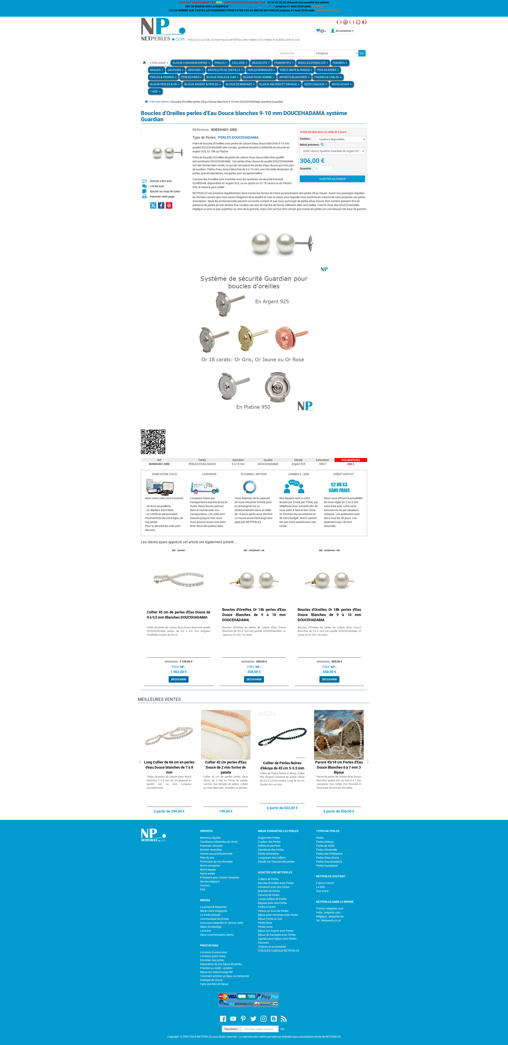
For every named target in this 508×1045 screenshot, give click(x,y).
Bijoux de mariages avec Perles (277, 934)
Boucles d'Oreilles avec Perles (276, 883)
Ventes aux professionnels (216, 853)
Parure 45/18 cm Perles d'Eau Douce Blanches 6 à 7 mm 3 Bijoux (339, 767)
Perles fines (265, 922)
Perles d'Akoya (325, 841)
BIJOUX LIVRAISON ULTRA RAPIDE (252, 6)
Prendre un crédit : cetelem (216, 968)
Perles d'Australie (326, 849)
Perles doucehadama (329, 861)
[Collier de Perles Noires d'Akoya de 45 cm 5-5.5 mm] (282, 734)
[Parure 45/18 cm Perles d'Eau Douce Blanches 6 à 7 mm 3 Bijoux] (339, 734)
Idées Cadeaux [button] (314, 84)
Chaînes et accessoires (272, 946)
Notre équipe (208, 869)
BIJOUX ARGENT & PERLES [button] (201, 84)
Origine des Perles (269, 837)
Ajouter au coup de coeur (165, 191)
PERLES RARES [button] (327, 70)
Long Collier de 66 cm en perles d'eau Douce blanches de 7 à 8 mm (169, 767)
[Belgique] (364, 21)
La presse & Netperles (213, 906)
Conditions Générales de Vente (219, 841)
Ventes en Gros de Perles (273, 910)
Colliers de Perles (268, 879)
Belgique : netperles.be (329, 916)
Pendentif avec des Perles (273, 887)
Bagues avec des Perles (272, 903)
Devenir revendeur (211, 849)
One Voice (322, 891)
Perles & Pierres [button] (162, 77)
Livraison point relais (212, 956)
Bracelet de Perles (269, 891)
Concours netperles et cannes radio (221, 922)
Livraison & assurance (213, 952)
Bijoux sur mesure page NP (216, 972)
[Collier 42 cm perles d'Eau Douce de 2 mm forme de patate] (226, 734)
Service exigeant (210, 881)
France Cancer (325, 883)
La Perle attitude (210, 914)
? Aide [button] (154, 91)
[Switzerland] (358, 21)
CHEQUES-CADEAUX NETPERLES (278, 950)
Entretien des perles (212, 960)
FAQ (202, 889)
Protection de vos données (216, 861)
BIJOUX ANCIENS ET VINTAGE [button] (278, 84)
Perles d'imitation (268, 853)
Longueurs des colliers (271, 857)
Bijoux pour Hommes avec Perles (278, 914)
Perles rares (265, 926)
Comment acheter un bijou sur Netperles (224, 976)
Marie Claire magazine (213, 910)
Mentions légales (210, 837)
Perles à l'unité (266, 906)
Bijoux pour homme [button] (257, 77)
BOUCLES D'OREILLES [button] (312, 62)
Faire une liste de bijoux (214, 984)
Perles (320, 837)
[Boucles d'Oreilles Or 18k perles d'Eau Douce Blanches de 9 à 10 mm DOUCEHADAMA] (329, 578)
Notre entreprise (210, 865)
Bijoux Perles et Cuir (270, 918)
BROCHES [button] (194, 70)
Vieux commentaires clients (217, 934)
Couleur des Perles (269, 841)
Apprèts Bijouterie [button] (293, 77)
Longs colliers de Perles (272, 899)
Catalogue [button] (158, 62)
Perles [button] (220, 62)
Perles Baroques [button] (260, 70)
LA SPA (320, 887)
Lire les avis (157, 186)
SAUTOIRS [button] (174, 70)
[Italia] (351, 21)
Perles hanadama (327, 865)
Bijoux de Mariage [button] (239, 84)
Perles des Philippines (329, 853)
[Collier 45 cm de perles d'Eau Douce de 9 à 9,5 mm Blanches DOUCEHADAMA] (178, 578)
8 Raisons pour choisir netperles (219, 877)
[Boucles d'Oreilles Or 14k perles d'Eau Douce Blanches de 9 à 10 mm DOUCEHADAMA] (254, 578)
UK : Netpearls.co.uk (328, 920)
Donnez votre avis (161, 181)
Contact (205, 885)
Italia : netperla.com (328, 912)
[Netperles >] (144, 101)
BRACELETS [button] (260, 62)
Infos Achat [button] (341, 84)
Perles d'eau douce (327, 857)
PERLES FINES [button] (190, 77)
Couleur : (305, 138)
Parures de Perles (268, 895)
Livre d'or (205, 930)
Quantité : (306, 168)
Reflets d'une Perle (269, 845)
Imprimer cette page (162, 196)
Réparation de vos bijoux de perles (221, 964)
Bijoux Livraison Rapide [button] (190, 62)
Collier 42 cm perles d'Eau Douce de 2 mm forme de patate (225, 767)
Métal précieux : (310, 144)
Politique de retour (211, 980)
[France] (339, 21)
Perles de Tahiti (325, 845)
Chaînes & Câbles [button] (327, 77)
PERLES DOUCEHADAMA (238, 137)
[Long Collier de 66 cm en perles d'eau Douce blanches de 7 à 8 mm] (169, 734)
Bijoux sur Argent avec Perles (275, 930)
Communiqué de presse (214, 918)
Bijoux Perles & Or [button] (164, 84)
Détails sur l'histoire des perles (276, 861)
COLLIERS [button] (238, 62)
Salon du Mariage (210, 926)
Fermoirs (263, 942)
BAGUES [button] (155, 70)
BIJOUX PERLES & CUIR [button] (222, 77)
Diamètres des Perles (271, 849)
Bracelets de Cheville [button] (224, 70)
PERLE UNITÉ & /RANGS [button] (295, 70)
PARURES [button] (339, 62)
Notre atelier (207, 873)
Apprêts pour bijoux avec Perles (277, 938)
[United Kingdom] (345, 21)
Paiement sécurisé (211, 845)
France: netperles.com (329, 908)
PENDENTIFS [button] (282, 62)
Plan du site (207, 857)
